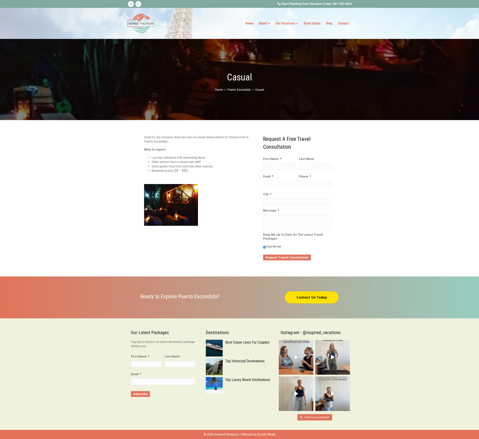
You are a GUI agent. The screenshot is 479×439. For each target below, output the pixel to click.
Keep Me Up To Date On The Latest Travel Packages (293, 236)
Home (249, 23)
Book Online (312, 23)
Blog (329, 23)
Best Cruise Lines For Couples (247, 342)
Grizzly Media (266, 434)
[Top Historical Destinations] (214, 366)
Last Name (306, 159)
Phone (305, 176)
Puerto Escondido (239, 89)
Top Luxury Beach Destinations (247, 379)
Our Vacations (285, 23)
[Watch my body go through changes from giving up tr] (332, 357)
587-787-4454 (342, 4)
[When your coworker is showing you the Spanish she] (296, 357)
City (267, 194)
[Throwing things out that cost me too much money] (332, 394)
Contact (343, 23)
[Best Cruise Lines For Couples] (214, 348)
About (263, 23)
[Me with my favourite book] (296, 394)
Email (268, 176)
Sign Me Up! (273, 246)
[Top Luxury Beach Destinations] (214, 385)
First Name (272, 159)
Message (271, 210)
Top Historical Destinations (245, 361)
